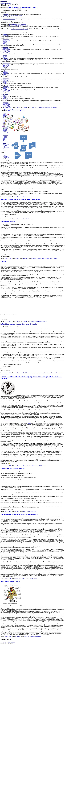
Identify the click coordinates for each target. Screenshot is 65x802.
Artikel (4, 114)
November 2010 (6, 90)
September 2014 (6, 40)
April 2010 (5, 98)
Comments (6, 157)
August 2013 (5, 52)
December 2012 (6, 61)
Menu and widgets (4, 7)
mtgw (48, 258)
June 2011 (5, 82)
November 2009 (6, 104)
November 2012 (6, 63)
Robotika (3, 261)
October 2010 (6, 91)
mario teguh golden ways (42, 258)
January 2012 (5, 74)
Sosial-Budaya (6, 144)
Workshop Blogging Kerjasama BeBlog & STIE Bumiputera (20, 199)
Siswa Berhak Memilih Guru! (10, 581)
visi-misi (29, 423)
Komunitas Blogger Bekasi (6, 3)
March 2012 (5, 72)
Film (4, 122)
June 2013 (5, 55)
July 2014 (5, 41)
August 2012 (5, 66)
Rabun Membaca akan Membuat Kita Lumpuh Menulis (19, 324)
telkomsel (48, 107)
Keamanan (5, 129)
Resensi (4, 140)
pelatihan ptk (42, 372)
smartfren (44, 107)
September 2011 (6, 79)
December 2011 (6, 75)
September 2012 (6, 65)
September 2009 (6, 106)
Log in (4, 155)
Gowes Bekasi (6, 14)
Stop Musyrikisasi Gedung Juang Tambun (19, 29)
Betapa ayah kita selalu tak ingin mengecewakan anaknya (19, 514)
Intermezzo (5, 127)
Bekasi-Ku (5, 115)
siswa (34, 636)
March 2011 (5, 86)
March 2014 (5, 44)
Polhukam (5, 137)
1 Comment (54, 258)
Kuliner (4, 131)
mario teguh (33, 258)
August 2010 (5, 94)
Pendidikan (5, 135)
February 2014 (6, 45)
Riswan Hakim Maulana (20, 578)
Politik (4, 138)
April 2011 (5, 84)
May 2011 (5, 83)
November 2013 (6, 49)
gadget (33, 107)
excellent (17, 196)
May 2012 (5, 70)
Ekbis (4, 120)
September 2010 (6, 92)
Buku (4, 116)
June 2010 (5, 96)
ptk (56, 372)
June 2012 (5, 68)
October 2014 (6, 39)
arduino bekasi (32, 321)
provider (40, 107)
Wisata (4, 149)
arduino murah (39, 321)
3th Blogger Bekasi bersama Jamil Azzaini (17, 24)
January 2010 (5, 102)
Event (4, 121)
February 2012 (6, 73)
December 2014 (6, 37)
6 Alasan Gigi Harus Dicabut (9, 19)
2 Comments (30, 218)
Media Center (34, 465)
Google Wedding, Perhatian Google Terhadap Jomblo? (14, 17)
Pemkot (39, 465)
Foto (4, 123)
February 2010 (6, 100)
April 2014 (5, 43)
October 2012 (6, 64)
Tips (4, 146)
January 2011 (5, 88)
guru (32, 636)
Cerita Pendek (6, 119)
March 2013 (5, 58)
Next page (13, 642)
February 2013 (6, 59)
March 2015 (5, 34)
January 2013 (5, 60)
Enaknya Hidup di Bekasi (8, 16)
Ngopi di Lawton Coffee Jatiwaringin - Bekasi (12, 15)
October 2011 (6, 78)
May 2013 (5, 56)
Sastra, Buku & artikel (7, 141)
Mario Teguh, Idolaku (8, 221)
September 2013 (6, 51)
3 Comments (33, 511)
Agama (4, 113)
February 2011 (6, 87)
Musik (4, 133)
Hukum (4, 125)
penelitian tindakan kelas (50, 372)
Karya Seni (5, 128)
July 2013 (5, 53)
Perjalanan (5, 136)
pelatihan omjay (36, 372)
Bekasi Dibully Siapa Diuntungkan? (17, 27)
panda (29, 511)
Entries (5, 156)
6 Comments (53, 107)
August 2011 (5, 80)
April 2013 (5, 57)
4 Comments (5, 374)
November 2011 (6, 76)
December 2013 (6, 48)
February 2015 (6, 35)
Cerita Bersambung (7, 117)
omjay (51, 258)
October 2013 (6, 50)
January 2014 (5, 47)
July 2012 (5, 67)
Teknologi (5, 145)
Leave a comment (29, 196)
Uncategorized (6, 147)
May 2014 (5, 42)
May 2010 (5, 97)
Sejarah (4, 143)
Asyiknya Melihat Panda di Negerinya (13, 468)
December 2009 (6, 103)
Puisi (4, 139)
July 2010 (5, 95)
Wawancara (5, 148)
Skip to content (4, 1)
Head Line (5, 124)
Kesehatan (5, 130)
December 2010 (6, 89)
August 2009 (5, 107)
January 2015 (5, 36)
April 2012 (5, 71)
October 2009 (6, 105)
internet (36, 107)
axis (30, 107)
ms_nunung (17, 636)
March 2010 (5, 99)
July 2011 (5, 81)
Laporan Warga (6, 132)
